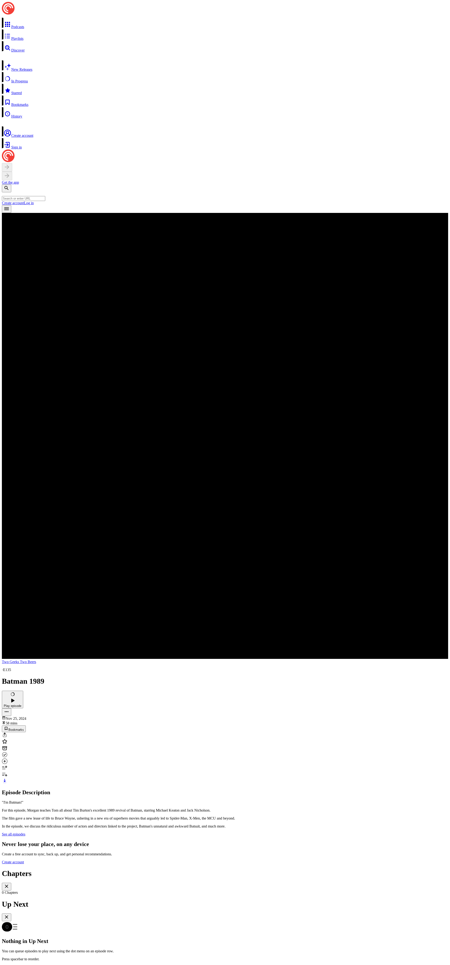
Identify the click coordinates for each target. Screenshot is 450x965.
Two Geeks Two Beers (19, 662)
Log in (29, 203)
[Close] (6, 887)
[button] (225, 23)
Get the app (10, 182)
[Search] (6, 188)
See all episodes (13, 834)
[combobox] (23, 198)
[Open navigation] (6, 209)
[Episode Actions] (6, 712)
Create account (13, 203)
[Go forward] (7, 176)
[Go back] (7, 167)
